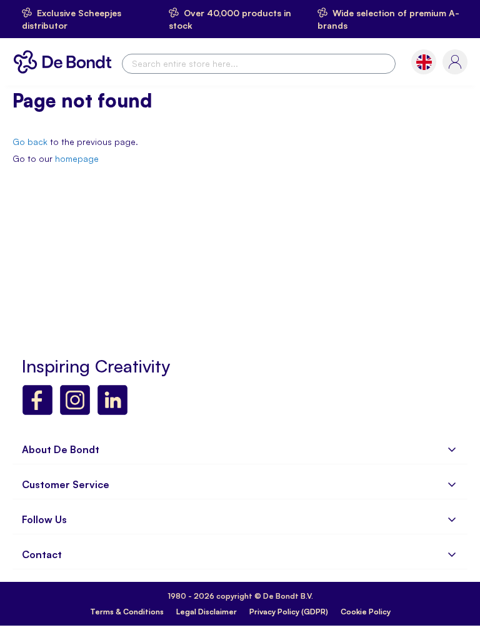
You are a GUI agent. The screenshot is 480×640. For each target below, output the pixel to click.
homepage (77, 158)
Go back (30, 141)
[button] (424, 62)
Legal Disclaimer (206, 611)
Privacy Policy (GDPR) (288, 611)
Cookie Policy (366, 611)
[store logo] (65, 61)
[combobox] (259, 64)
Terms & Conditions (127, 611)
